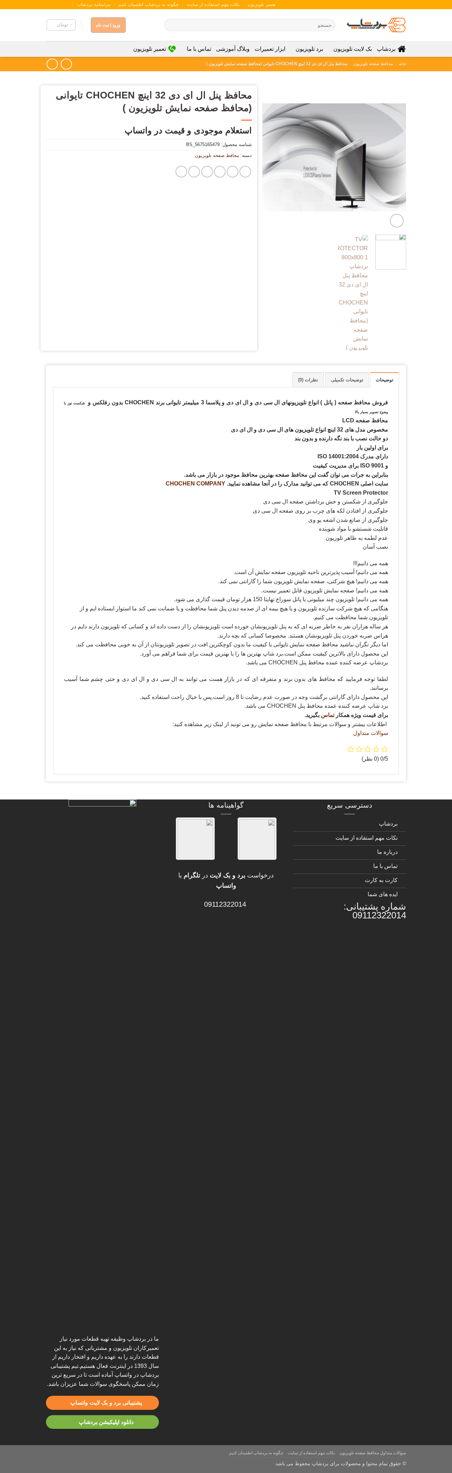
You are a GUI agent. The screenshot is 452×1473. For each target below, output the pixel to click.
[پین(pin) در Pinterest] (207, 171)
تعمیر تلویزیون (262, 4)
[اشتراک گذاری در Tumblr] (194, 171)
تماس (327, 715)
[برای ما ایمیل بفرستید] (63, 4)
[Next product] (66, 64)
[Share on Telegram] (181, 171)
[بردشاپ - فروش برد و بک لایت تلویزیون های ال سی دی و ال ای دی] (376, 25)
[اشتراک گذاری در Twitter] (232, 171)
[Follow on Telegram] (49, 4)
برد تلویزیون (309, 49)
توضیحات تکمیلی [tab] (347, 379)
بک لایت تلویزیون (352, 49)
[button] (61, 25)
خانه (402, 63)
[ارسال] (171, 25)
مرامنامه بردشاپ (94, 4)
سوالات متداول (370, 733)
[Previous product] (52, 64)
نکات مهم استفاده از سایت (213, 4)
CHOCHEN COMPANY (195, 484)
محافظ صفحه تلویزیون (373, 63)
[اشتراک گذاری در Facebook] (245, 171)
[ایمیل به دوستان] (220, 171)
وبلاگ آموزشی (233, 49)
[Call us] (56, 4)
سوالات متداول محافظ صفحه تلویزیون (372, 1452)
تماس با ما (199, 49)
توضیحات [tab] (384, 379)
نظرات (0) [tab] (308, 379)
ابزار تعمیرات (270, 49)
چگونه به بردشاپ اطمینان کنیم (148, 4)
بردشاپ (386, 49)
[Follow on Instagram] (69, 4)
